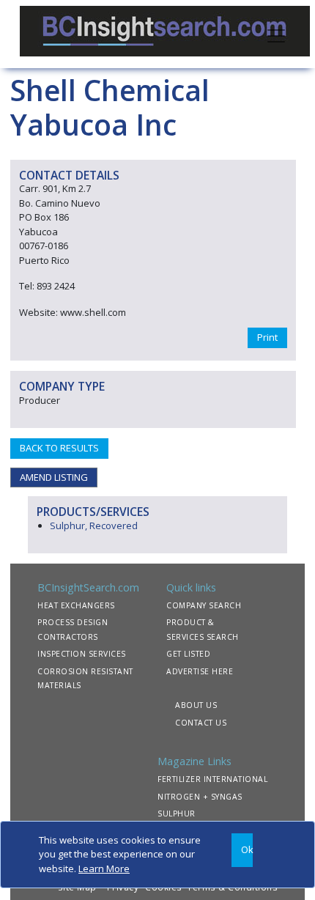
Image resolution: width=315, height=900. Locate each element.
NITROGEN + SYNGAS (200, 797)
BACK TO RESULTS (59, 447)
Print (267, 337)
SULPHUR (177, 813)
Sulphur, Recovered (94, 525)
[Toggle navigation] (276, 34)
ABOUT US (196, 705)
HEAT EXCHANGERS (76, 605)
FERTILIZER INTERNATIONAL (212, 779)
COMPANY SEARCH (203, 605)
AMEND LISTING (54, 477)
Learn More (104, 868)
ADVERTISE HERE (199, 671)
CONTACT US (200, 723)
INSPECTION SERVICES (81, 654)
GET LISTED (188, 654)
